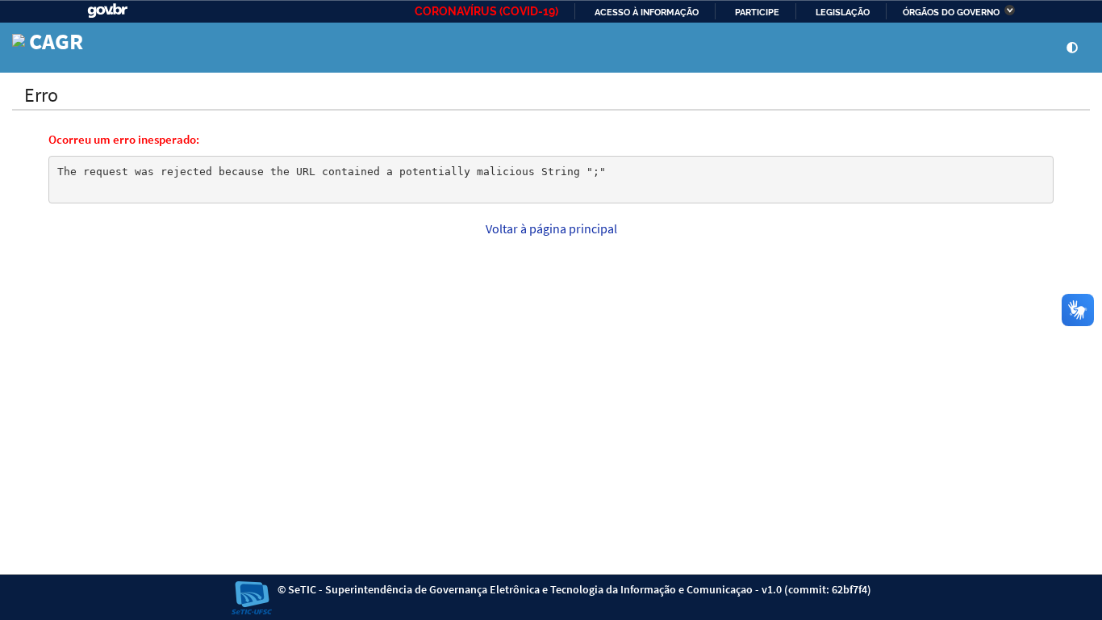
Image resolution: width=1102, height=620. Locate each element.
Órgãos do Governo (951, 12)
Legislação (843, 12)
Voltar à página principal (551, 228)
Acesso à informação (647, 12)
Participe (757, 12)
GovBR (107, 11)
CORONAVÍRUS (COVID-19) (486, 11)
